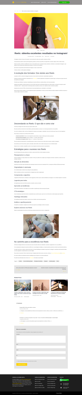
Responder (22, 323)
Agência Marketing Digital (35, 2)
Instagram (45, 261)
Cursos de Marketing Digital (17, 383)
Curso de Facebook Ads (51, 385)
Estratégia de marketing (38, 261)
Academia (63, 253)
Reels (58, 261)
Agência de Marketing (38, 383)
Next (63, 271)
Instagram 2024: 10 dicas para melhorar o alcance (28, 307)
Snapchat (34, 78)
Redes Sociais (42, 50)
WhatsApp (31, 257)
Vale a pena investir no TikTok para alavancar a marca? (26, 267)
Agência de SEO (37, 381)
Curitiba (20, 261)
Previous (19, 269)
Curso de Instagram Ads (51, 383)
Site (16, 355)
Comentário (18, 334)
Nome (17, 344)
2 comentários (52, 56)
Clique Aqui (64, 2)
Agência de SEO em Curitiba (40, 387)
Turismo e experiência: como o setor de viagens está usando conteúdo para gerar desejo (22, 293)
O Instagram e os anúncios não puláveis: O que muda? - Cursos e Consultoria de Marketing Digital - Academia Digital (39, 317)
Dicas (38, 50)
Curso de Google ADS (51, 381)
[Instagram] (59, 393)
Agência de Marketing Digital (26, 379)
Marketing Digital (26, 296)
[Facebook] (56, 393)
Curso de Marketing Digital (52, 2)
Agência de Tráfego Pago (39, 385)
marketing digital (52, 261)
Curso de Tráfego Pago (51, 387)
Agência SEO (43, 2)
